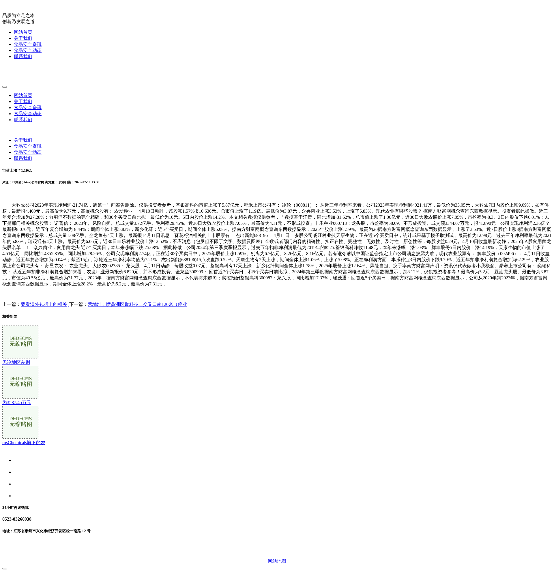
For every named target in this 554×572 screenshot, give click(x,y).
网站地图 (277, 561)
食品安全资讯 (28, 44)
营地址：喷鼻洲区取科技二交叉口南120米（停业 (137, 304)
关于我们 (23, 38)
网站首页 (23, 32)
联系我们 (23, 56)
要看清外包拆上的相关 (44, 304)
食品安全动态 (28, 50)
